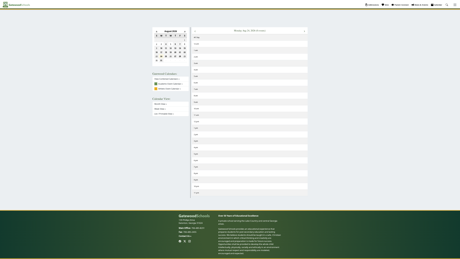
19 (171, 52)
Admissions (373, 5)
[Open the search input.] (447, 5)
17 (161, 52)
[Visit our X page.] (185, 241)
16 (157, 52)
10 (161, 48)
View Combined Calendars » (167, 79)
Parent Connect (402, 5)
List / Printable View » (164, 113)
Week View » (160, 109)
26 (171, 56)
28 (180, 56)
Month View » (160, 104)
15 (185, 48)
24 (161, 56)
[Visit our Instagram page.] (190, 241)
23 (157, 56)
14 (180, 48)
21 (180, 52)
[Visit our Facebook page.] (180, 241)
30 (157, 60)
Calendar (438, 5)
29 (185, 56)
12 (171, 48)
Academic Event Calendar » (170, 83)
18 (166, 52)
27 (175, 56)
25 (166, 56)
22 (185, 52)
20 (175, 52)
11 (166, 48)
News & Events (421, 5)
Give (387, 5)
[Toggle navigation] (455, 5)
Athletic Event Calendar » (169, 88)
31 (161, 60)
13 (175, 48)
